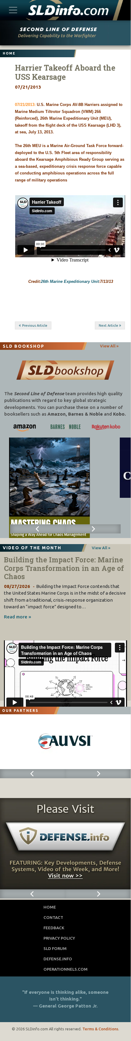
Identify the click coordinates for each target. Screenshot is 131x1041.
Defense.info (57, 958)
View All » (109, 346)
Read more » (17, 616)
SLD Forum (55, 948)
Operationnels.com (65, 969)
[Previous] (37, 528)
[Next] (93, 528)
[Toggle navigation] (13, 9)
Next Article (108, 325)
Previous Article (34, 325)
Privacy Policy (59, 938)
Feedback (53, 927)
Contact (53, 917)
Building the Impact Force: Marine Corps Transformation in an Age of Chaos (64, 568)
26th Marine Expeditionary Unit (70, 281)
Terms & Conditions (100, 1029)
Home (49, 907)
